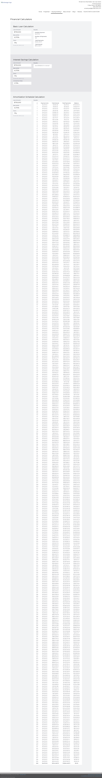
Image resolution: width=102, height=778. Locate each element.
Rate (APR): (16, 35)
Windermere (23, 774)
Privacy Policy (98, 774)
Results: (36, 29)
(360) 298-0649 (97, 6)
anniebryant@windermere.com (92, 8)
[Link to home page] (6, 2)
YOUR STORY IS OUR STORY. (91, 11)
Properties (47, 12)
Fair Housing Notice (97, 775)
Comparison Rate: (18, 81)
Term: (14, 40)
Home (40, 11)
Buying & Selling (57, 12)
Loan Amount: (17, 29)
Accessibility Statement (86, 775)
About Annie (67, 12)
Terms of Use (91, 774)
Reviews (80, 11)
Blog (74, 12)
